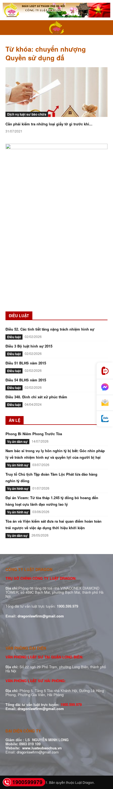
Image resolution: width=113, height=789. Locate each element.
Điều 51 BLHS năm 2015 (25, 363)
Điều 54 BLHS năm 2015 (25, 379)
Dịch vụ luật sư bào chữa (26, 114)
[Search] (105, 27)
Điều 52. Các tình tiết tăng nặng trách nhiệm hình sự (49, 329)
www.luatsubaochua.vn (42, 747)
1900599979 (27, 782)
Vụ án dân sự (17, 441)
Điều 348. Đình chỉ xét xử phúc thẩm (36, 396)
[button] (9, 27)
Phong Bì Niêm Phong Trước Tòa (33, 433)
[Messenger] (105, 387)
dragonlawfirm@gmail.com (41, 616)
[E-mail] (105, 403)
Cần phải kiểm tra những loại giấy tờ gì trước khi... (48, 123)
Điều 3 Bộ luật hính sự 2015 (28, 346)
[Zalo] (105, 418)
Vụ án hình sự (18, 465)
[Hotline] (105, 371)
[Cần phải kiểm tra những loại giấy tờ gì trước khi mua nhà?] (56, 92)
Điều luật (14, 336)
